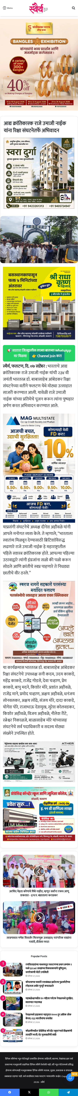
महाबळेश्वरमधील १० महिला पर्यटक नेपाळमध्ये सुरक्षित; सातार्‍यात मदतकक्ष (49, 1000)
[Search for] (73, 9)
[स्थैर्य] (39, 8)
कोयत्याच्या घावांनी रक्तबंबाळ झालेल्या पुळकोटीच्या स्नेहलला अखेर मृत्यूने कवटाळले (48, 984)
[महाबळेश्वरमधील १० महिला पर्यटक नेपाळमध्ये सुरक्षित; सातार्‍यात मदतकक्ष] (13, 1003)
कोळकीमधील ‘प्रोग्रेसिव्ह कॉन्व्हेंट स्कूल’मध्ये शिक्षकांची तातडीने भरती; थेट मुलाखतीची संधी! (49, 1033)
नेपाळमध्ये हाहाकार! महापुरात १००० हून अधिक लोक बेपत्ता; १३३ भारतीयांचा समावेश (48, 1016)
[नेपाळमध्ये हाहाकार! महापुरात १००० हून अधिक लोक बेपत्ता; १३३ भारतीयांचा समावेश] (13, 1020)
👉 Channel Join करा (47, 356)
